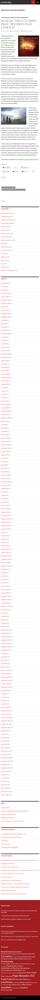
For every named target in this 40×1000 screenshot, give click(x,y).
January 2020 (5, 441)
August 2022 (4, 360)
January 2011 (5, 795)
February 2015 (5, 630)
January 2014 (5, 673)
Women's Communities (21, 17)
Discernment (4, 226)
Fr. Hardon (3, 966)
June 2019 (4, 461)
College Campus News (7, 220)
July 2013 (4, 694)
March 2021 (4, 401)
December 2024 (5, 313)
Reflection (4, 257)
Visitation (29, 984)
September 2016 (5, 566)
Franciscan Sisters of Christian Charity (12, 873)
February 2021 (5, 404)
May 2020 (4, 428)
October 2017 (5, 522)
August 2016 (4, 569)
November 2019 (5, 448)
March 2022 (4, 371)
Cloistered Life (5, 807)
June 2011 (4, 778)
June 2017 (4, 535)
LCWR (18, 966)
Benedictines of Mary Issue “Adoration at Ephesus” (19, 24)
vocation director (15, 988)
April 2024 (4, 327)
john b (3, 940)
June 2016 (4, 576)
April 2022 (4, 367)
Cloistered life (5, 17)
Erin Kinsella (4, 931)
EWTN (29, 964)
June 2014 (4, 657)
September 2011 (5, 768)
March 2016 (4, 586)
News (12, 17)
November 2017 (5, 519)
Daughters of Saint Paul (8, 863)
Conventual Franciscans (26, 957)
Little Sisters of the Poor (10, 968)
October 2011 (5, 764)
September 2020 (5, 418)
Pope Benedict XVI (23, 975)
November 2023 (5, 334)
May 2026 (4, 290)
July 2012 (4, 734)
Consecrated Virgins (7, 223)
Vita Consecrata (5, 844)
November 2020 (5, 411)
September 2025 (5, 303)
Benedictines (17, 952)
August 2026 (4, 283)
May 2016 (4, 579)
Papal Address (5, 247)
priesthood (6, 982)
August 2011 (4, 771)
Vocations (4, 267)
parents (24, 970)
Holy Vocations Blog (7, 877)
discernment (18, 959)
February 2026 (5, 293)
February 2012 (5, 751)
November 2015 (5, 599)
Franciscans (12, 966)
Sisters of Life (34, 982)
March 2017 (4, 546)
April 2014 (4, 663)
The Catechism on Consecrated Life (11, 837)
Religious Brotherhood (7, 818)
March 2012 (4, 748)
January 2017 (5, 552)
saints (22, 982)
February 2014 (5, 670)
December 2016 (5, 556)
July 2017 (4, 532)
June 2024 (4, 320)
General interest (5, 233)
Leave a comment (28, 31)
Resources (4, 260)
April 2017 (4, 542)
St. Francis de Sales (6, 984)
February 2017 (5, 549)
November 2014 (5, 640)
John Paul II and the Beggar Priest (16, 940)
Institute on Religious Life (8, 814)
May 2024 (4, 323)
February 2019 (5, 475)
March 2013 (4, 707)
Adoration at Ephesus (9, 187)
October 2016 (5, 562)
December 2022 (5, 354)
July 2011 (4, 774)
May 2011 (4, 781)
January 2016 (5, 593)
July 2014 (4, 653)
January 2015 (5, 633)
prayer (29, 979)
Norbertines (17, 970)
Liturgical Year (5, 237)
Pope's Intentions (6, 976)
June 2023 (4, 337)
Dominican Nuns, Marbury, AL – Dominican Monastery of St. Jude (20, 870)
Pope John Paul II (21, 979)
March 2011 (4, 788)
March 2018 (4, 505)
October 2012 (5, 724)
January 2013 (5, 714)
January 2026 (5, 296)
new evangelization (7, 970)
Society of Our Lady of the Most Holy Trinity (13, 894)
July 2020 (4, 424)
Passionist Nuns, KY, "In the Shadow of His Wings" (15, 884)
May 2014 (4, 660)
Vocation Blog (6, 2)
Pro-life (3, 253)
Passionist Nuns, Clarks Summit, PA (11, 880)
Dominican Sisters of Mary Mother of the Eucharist (14, 964)
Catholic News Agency (30, 159)
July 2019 (4, 458)
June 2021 (4, 391)
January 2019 (5, 478)
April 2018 (4, 502)
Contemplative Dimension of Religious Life (13, 834)
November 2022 (5, 357)
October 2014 (5, 643)
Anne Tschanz (15, 31)
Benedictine (6, 951)
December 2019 (5, 445)
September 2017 (5, 525)
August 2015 (4, 610)
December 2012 (5, 717)
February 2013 (5, 710)
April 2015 (4, 623)
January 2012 (5, 754)
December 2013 (5, 677)
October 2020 (5, 414)
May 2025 (4, 307)
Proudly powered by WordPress (8, 997)
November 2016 (5, 559)
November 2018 (5, 482)
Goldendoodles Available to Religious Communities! (16, 919)
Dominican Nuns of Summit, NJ (10, 867)
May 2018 (4, 498)
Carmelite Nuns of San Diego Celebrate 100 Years (15, 916)
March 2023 (4, 347)
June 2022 (4, 364)
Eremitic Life (4, 230)
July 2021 (4, 387)
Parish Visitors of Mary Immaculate (9, 973)
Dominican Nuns (27, 959)
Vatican (19, 984)
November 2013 (5, 680)
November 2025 (5, 300)
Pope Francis (7, 978)
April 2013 (4, 704)
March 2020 (4, 434)
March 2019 (4, 472)
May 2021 (4, 394)
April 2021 (4, 397)
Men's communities (6, 240)
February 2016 (5, 589)
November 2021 (5, 377)
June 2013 (4, 697)
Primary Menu (38, 2)
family (33, 964)
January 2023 (5, 350)
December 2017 (5, 515)
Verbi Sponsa (4, 840)
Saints (2, 263)
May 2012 (4, 741)
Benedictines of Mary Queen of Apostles (14, 189)
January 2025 (5, 310)
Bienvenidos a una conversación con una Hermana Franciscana (19, 860)
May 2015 (4, 620)
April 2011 (4, 785)
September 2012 (5, 727)
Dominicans (7, 961)
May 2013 (4, 700)
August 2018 (4, 488)
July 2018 (4, 492)
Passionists (22, 973)
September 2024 (5, 317)
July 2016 (4, 572)
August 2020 (4, 421)
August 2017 (4, 529)
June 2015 (4, 616)
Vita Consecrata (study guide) (9, 847)
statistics (14, 984)
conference (15, 957)
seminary (27, 982)
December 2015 (5, 596)
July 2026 (4, 286)
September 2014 (5, 647)
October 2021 (5, 381)
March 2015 (4, 626)
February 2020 (5, 438)
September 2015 (5, 606)
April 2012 (4, 744)
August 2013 (4, 690)
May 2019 (4, 465)
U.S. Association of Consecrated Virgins (12, 821)
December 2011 (5, 758)
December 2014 (5, 636)
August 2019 (4, 455)
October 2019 (5, 451)
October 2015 (5, 603)
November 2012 (5, 721)
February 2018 (5, 509)
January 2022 (5, 374)
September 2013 (5, 687)
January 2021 (5, 408)
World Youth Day (6, 990)
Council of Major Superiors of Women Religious (15, 811)
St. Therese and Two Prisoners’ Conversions (25, 936)
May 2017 (4, 539)
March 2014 (4, 667)
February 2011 (5, 791)
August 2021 (4, 384)
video (23, 985)
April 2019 (4, 468)
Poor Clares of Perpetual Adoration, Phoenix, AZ (15, 887)
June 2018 (4, 495)
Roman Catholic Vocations (8, 890)
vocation (6, 987)
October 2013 (5, 684)
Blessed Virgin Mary (7, 213)
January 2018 (5, 512)
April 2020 (4, 431)
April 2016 (4, 583)
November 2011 (5, 761)
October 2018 (5, 485)
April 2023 (4, 344)
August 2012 (4, 731)
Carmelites (6, 956)
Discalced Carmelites (7, 959)
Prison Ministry (5, 250)
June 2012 (4, 737)
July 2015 (4, 613)
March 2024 (4, 330)
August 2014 (4, 650)
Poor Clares (32, 972)
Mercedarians (25, 968)
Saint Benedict (15, 982)
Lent (21, 966)
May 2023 (4, 340)
